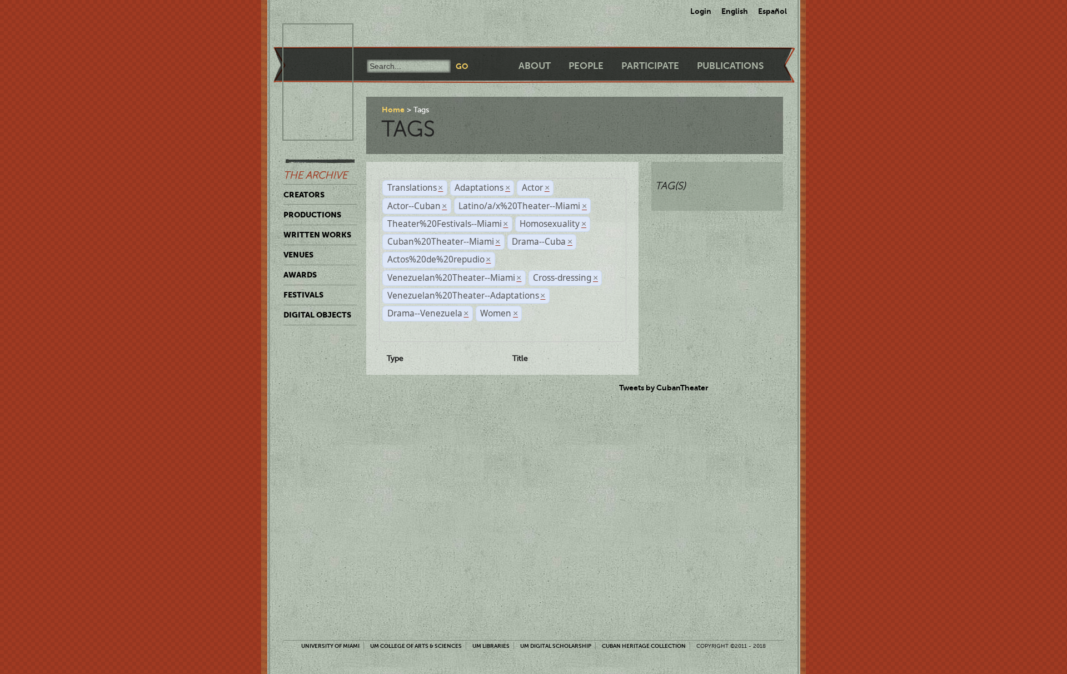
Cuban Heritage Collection (644, 646)
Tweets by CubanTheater (664, 387)
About (534, 66)
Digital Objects (317, 314)
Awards (300, 274)
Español (772, 11)
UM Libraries (491, 646)
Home (393, 109)
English (734, 11)
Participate (650, 66)
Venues (298, 254)
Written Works (317, 234)
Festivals (303, 294)
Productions (312, 214)
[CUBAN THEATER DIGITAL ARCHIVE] (307, 36)
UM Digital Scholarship (555, 646)
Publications (730, 66)
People (586, 66)
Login (700, 11)
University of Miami (330, 646)
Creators (304, 194)
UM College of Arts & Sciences (416, 646)
